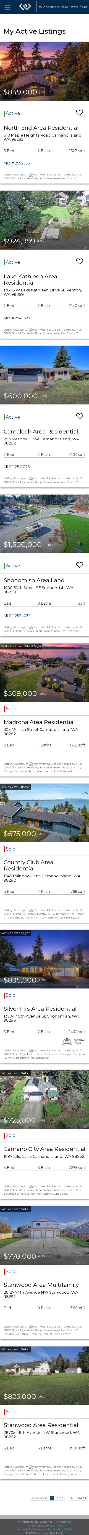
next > (81, 1498)
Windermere (63, 1521)
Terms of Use (34, 1525)
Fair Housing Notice (60, 1529)
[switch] (79, 110)
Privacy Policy (54, 1525)
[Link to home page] (25, 7)
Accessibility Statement (31, 1529)
